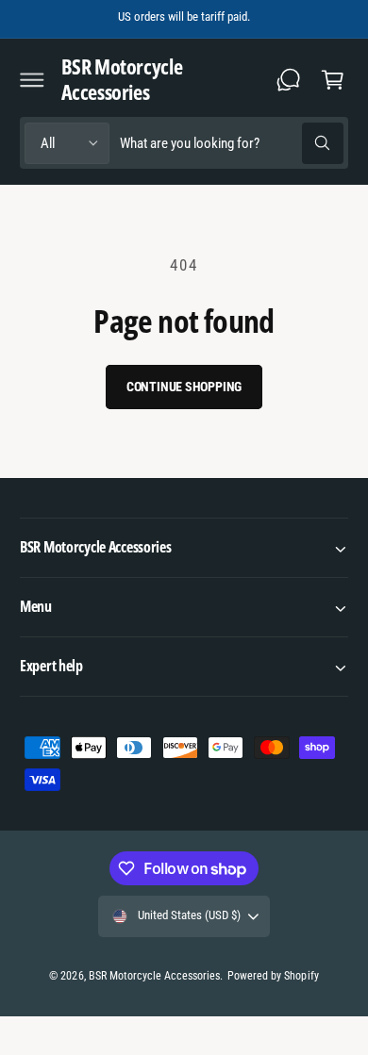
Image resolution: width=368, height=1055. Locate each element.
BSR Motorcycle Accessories (154, 975)
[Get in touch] (288, 79)
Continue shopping (184, 386)
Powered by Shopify (272, 975)
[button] (32, 79)
